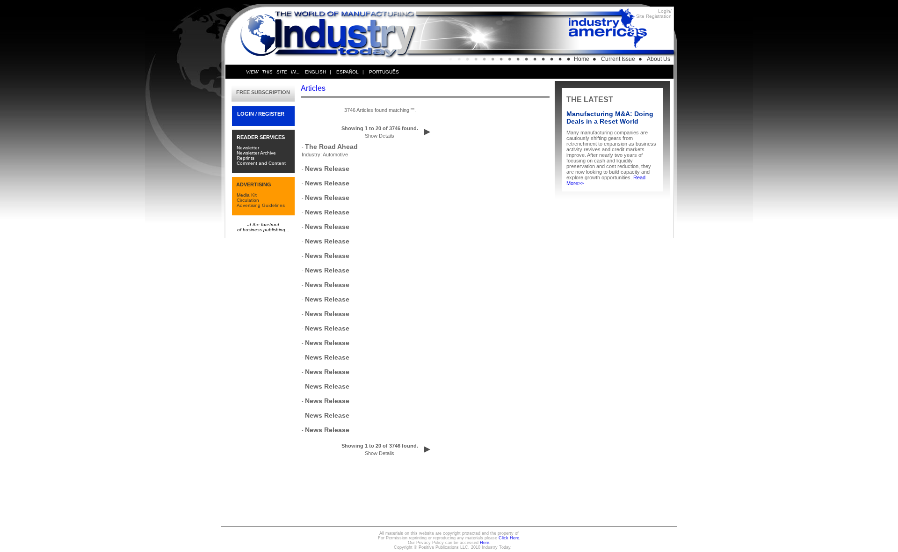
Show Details (379, 136)
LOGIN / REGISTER (260, 114)
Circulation (248, 200)
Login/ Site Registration (654, 13)
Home (581, 59)
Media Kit (247, 195)
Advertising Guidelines (261, 205)
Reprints (245, 158)
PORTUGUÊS (384, 71)
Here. (485, 542)
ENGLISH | (318, 71)
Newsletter (248, 147)
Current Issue (618, 59)
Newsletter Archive (256, 152)
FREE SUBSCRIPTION (263, 92)
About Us (658, 59)
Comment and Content (261, 163)
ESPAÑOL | (350, 71)
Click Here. (510, 538)
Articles (313, 88)
